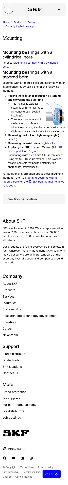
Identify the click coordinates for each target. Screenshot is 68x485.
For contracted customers (21, 404)
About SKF (10, 283)
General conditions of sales (37, 472)
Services (8, 296)
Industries (9, 303)
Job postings (12, 417)
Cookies (7, 476)
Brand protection (15, 392)
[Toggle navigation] (8, 9)
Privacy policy (45, 467)
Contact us (10, 373)
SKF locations (12, 366)
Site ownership (11, 472)
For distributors (13, 411)
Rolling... (32, 22)
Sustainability (12, 309)
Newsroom (10, 335)
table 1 (12, 139)
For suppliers (11, 398)
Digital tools (11, 360)
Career (7, 328)
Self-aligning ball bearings (20, 26)
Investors (9, 322)
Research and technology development (30, 315)
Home (6, 22)
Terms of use (27, 467)
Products (18, 22)
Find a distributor (15, 354)
